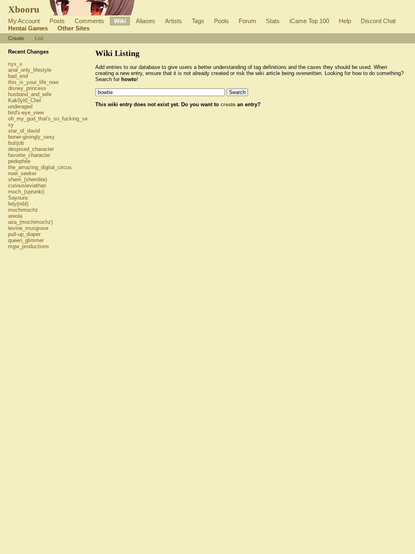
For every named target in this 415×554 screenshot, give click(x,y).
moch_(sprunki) (26, 192)
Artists (173, 20)
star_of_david (24, 131)
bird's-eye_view (26, 113)
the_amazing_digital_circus (40, 167)
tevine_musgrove (28, 228)
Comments (89, 20)
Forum (247, 20)
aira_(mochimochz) (30, 222)
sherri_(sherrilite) (27, 179)
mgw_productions (28, 246)
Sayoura (18, 198)
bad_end (18, 76)
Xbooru (23, 9)
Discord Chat (378, 20)
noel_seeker (22, 173)
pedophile (19, 161)
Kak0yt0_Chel (24, 100)
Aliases (145, 20)
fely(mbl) (18, 204)
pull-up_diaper (24, 234)
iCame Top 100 (309, 20)
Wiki (120, 20)
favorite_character (29, 155)
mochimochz (23, 210)
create (227, 104)
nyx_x (15, 64)
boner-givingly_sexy (31, 137)
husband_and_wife (29, 94)
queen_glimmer (26, 240)
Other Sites (74, 28)
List (39, 38)
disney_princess (27, 88)
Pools (221, 20)
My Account (24, 20)
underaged (20, 106)
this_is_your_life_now (33, 82)
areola (15, 216)
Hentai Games (28, 28)
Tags (198, 20)
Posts (57, 20)
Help (345, 20)
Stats (273, 20)
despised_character (31, 149)
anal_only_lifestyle (29, 70)
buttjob (16, 143)
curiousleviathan (27, 186)
